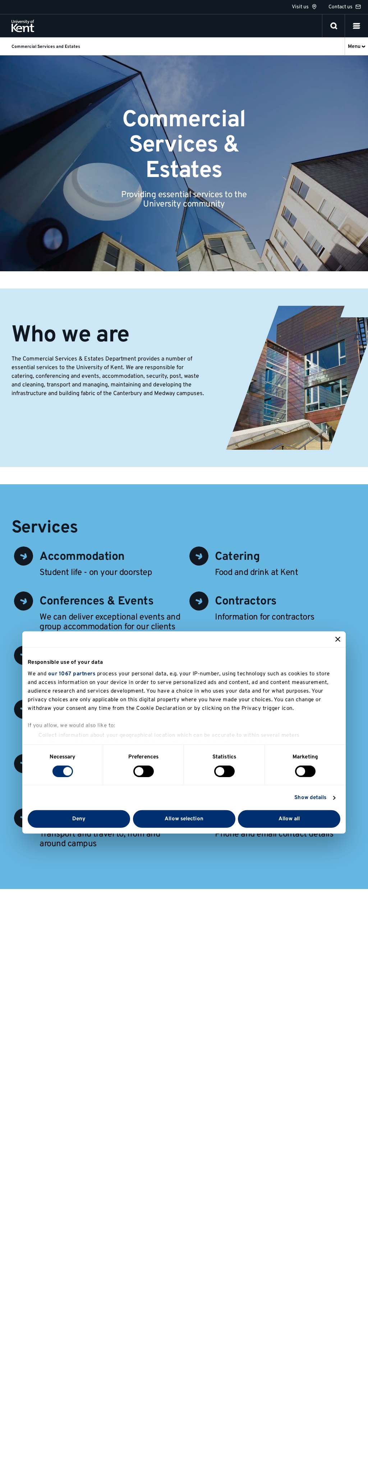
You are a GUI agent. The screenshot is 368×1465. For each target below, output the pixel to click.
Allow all (289, 819)
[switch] (143, 771)
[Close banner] (337, 639)
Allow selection (184, 819)
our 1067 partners (72, 673)
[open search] (333, 25)
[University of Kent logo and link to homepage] (23, 25)
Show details (310, 797)
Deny (79, 819)
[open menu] (356, 25)
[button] (356, 25)
